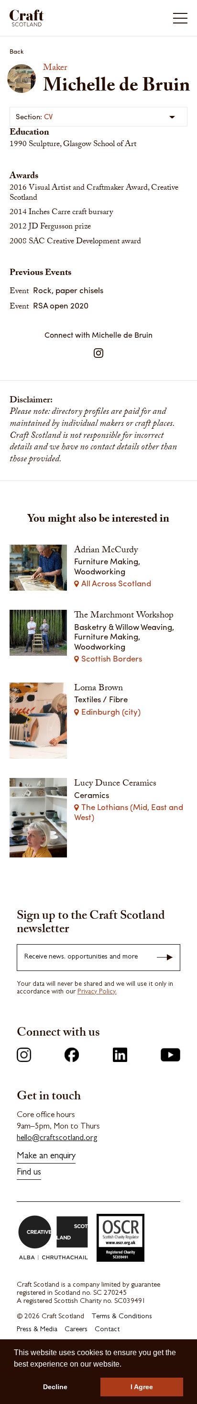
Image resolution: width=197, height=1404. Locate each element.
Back (17, 51)
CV (48, 116)
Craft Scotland (53, 18)
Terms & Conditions (121, 1317)
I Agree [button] (142, 1387)
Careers (76, 1330)
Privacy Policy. (97, 992)
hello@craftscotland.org (57, 1138)
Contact (107, 1330)
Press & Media (37, 1330)
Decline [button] (55, 1387)
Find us (29, 1172)
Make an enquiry (46, 1156)
